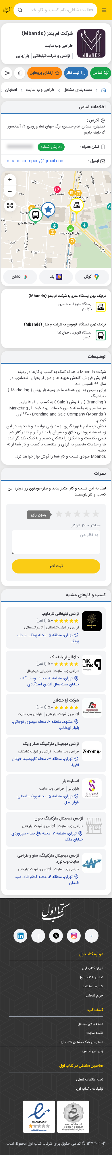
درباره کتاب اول (92, 968)
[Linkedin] (20, 936)
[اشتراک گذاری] (6, 73)
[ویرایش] (19, 73)
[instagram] (74, 936)
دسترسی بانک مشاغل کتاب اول (81, 1042)
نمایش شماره (51, 147)
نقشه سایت (94, 1033)
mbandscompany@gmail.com (36, 161)
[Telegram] (92, 936)
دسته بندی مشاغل (90, 1024)
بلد (52, 276)
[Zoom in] (10, 180)
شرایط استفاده (93, 986)
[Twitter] (56, 936)
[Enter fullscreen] (10, 205)
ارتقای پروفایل (41, 73)
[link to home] (103, 90)
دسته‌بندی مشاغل (77, 90)
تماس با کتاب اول (91, 977)
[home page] (7, 10)
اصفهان (11, 90)
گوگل (88, 276)
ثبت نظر (72, 73)
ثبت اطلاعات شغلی (89, 1079)
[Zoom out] (10, 191)
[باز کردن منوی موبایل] (104, 10)
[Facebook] (38, 936)
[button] (48, 210)
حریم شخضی (93, 995)
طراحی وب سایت (40, 90)
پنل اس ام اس (92, 1051)
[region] (56, 219)
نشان (16, 276)
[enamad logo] (39, 1117)
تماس (97, 73)
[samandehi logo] (73, 1116)
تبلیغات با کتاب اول (89, 1089)
